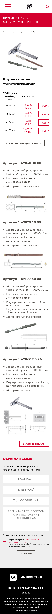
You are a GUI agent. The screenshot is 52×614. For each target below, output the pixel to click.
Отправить (26, 553)
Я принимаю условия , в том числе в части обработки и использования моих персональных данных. (29, 542)
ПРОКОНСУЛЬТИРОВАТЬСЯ (23, 143)
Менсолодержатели (21, 31)
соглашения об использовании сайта (24, 540)
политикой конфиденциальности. (27, 608)
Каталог (6, 31)
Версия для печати (34, 443)
